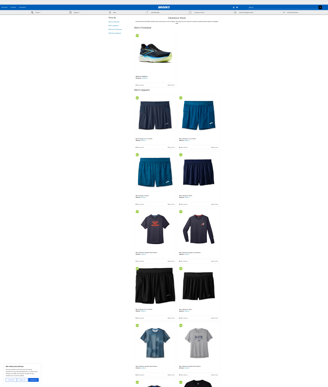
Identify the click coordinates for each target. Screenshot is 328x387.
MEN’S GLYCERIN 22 (142, 76)
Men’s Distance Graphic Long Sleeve (190, 252)
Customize (11, 380)
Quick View (172, 85)
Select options (140, 85)
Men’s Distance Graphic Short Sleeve (146, 252)
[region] (22, 374)
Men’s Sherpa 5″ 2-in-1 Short (144, 138)
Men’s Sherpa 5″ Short (142, 195)
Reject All (22, 380)
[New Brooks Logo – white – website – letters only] (164, 5)
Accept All (33, 380)
